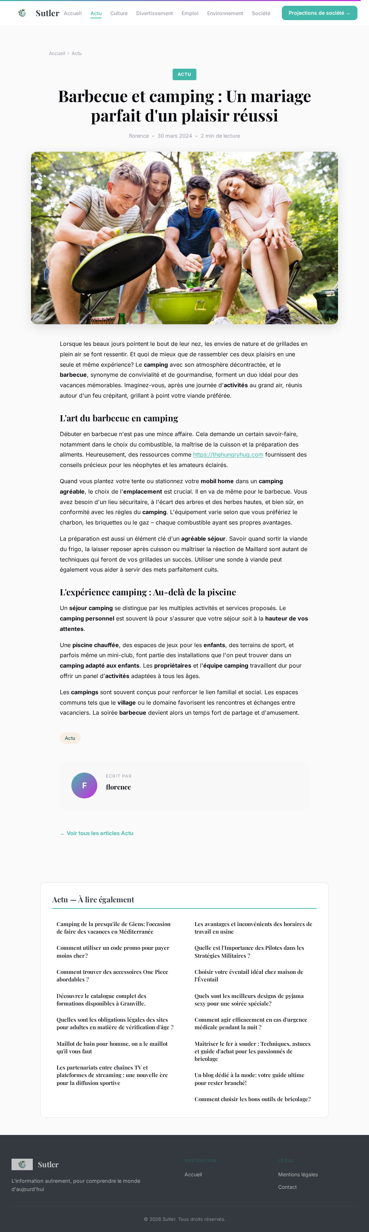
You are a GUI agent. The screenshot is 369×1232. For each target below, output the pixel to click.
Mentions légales (298, 1174)
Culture (119, 13)
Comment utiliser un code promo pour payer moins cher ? (113, 951)
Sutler (44, 12)
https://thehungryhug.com (228, 454)
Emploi (190, 13)
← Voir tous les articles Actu (96, 833)
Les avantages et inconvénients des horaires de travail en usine (253, 927)
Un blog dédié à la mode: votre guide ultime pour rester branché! (249, 1078)
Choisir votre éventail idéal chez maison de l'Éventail (249, 975)
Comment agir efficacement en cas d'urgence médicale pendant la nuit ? (251, 1023)
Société (261, 13)
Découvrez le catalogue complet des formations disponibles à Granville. (101, 999)
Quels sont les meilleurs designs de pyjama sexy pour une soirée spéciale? (249, 999)
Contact (287, 1187)
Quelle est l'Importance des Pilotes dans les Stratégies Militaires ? (249, 951)
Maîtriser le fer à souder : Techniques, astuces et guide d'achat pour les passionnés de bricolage (253, 1051)
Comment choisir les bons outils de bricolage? (253, 1099)
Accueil (73, 13)
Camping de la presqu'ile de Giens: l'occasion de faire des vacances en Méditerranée (113, 927)
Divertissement (154, 13)
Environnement (225, 13)
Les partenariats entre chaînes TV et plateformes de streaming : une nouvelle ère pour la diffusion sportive (112, 1075)
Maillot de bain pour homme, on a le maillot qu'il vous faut (112, 1047)
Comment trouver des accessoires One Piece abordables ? (112, 975)
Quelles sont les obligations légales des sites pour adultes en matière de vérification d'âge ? (115, 1023)
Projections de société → (320, 13)
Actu (96, 13)
